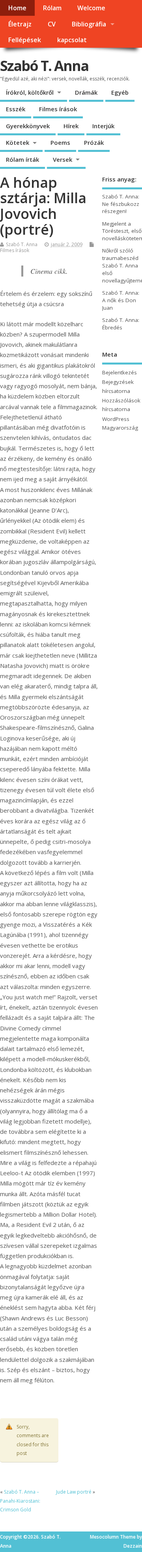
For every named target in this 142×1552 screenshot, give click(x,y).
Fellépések (24, 40)
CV (52, 24)
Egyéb (120, 92)
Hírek (71, 126)
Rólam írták (22, 159)
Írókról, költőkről (30, 92)
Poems (60, 142)
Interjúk (103, 126)
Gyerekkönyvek (28, 126)
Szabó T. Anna (44, 65)
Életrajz (20, 24)
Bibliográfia (88, 24)
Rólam (52, 8)
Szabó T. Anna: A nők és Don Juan (120, 300)
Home (17, 8)
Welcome (91, 8)
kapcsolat (72, 40)
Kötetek (17, 142)
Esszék (15, 109)
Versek (62, 159)
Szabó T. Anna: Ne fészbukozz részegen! (120, 204)
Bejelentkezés (119, 372)
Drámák (86, 92)
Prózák (94, 142)
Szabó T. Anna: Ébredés (120, 323)
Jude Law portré (74, 1491)
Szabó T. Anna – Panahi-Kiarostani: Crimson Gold (20, 1500)
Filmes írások (58, 109)
